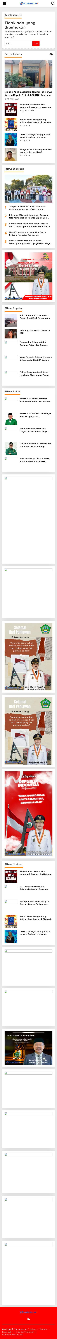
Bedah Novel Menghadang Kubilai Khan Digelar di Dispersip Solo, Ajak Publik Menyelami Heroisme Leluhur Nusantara (36, 121)
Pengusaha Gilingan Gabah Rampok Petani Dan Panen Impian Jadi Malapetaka (33, 343)
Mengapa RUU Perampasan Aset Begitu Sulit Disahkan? (36, 150)
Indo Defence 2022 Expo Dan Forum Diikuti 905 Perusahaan (35, 316)
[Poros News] (29, 3)
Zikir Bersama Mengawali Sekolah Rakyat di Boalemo (34, 887)
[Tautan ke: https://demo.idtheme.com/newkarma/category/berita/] (51, 54)
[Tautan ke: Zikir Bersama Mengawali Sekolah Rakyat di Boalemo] (11, 891)
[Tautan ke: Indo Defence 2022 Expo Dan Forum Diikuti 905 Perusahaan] (11, 319)
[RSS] (29, 1319)
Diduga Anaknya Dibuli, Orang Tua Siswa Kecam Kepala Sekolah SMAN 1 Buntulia (28, 93)
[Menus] (4, 3)
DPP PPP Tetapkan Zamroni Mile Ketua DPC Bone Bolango (35, 444)
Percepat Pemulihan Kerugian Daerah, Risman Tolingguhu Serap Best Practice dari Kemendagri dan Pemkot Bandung (35, 902)
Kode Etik (6, 1332)
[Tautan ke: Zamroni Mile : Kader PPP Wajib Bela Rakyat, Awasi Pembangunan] (11, 418)
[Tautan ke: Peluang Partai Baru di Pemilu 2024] (11, 333)
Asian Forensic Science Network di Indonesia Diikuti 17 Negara (36, 358)
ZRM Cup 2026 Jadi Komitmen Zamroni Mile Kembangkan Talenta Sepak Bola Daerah (28, 216)
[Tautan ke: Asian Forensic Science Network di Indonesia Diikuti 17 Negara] (11, 361)
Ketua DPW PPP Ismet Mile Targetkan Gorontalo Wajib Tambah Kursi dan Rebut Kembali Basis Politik (34, 430)
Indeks (33, 1329)
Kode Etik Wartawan (24, 1332)
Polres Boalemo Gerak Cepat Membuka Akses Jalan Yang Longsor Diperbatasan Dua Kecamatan (34, 373)
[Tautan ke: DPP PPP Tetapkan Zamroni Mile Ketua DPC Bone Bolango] (11, 448)
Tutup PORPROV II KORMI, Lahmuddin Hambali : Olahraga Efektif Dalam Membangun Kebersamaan (27, 207)
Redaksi (43, 1329)
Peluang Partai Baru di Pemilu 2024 (35, 331)
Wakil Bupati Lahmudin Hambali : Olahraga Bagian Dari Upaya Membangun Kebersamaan (30, 242)
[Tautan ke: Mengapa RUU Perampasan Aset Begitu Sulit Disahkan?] (11, 154)
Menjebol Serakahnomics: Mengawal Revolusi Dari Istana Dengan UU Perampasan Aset (35, 106)
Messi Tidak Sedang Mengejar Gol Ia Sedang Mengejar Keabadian (27, 233)
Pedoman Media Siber (12, 1334)
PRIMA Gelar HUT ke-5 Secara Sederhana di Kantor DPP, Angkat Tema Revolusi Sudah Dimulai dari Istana (35, 460)
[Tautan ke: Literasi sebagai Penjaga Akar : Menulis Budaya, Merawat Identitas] (11, 139)
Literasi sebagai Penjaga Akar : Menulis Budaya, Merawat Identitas (35, 136)
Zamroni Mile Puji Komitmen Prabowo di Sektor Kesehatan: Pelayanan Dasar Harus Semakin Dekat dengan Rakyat (35, 400)
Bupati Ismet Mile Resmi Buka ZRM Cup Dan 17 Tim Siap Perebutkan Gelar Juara (29, 224)
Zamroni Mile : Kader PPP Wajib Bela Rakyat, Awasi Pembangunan (35, 415)
